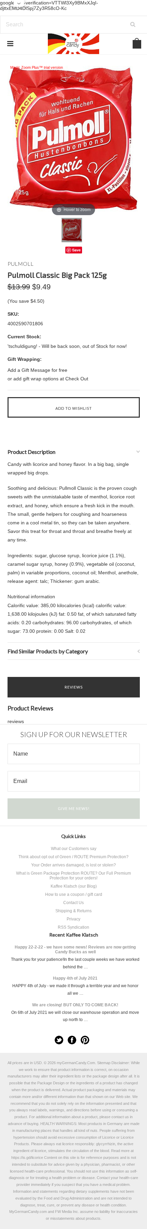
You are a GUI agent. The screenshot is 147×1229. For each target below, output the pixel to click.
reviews (16, 721)
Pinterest (85, 1040)
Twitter (59, 1040)
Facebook (72, 1040)
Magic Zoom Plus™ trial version (36, 67)
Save (76, 249)
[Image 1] (72, 230)
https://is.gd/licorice (27, 1157)
